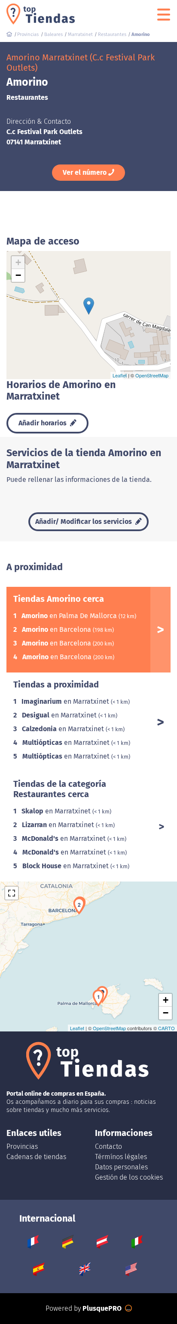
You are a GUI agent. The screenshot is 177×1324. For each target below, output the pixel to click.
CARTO (166, 1028)
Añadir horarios (43, 423)
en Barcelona (57, 629)
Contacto (108, 1146)
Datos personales (121, 1167)
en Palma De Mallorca (70, 616)
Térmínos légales (121, 1157)
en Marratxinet (66, 701)
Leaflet (120, 375)
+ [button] (18, 262)
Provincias (22, 1146)
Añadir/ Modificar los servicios (84, 521)
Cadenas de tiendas (36, 1157)
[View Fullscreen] (11, 893)
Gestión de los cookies (129, 1177)
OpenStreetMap (151, 375)
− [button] (18, 275)
